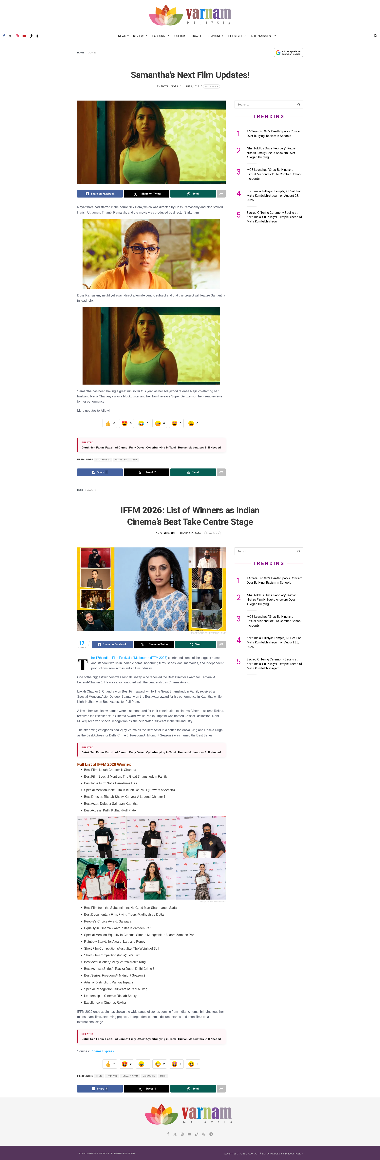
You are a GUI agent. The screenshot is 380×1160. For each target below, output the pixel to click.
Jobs (242, 1153)
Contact (253, 1153)
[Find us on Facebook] (4, 36)
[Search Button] (375, 36)
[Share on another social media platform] (221, 194)
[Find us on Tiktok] (196, 1134)
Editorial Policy (272, 1153)
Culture (180, 36)
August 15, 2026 (190, 533)
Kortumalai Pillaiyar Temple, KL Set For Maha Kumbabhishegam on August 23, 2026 (274, 195)
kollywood (103, 459)
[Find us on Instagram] (17, 36)
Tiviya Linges (169, 86)
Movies (92, 52)
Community (215, 36)
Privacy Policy (294, 1153)
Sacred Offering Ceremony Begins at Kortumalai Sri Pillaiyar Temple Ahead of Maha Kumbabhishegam (274, 217)
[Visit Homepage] (190, 16)
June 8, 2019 (191, 86)
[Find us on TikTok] (31, 36)
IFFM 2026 (112, 1076)
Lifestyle (235, 36)
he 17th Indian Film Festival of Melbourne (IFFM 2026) (129, 657)
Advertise (230, 1153)
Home (80, 52)
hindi (99, 1076)
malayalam (149, 1076)
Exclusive (159, 36)
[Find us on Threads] (37, 36)
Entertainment (261, 36)
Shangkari (167, 533)
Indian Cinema (130, 1076)
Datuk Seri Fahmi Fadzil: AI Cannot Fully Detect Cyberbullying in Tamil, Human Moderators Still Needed (151, 447)
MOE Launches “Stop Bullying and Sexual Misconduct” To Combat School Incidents (274, 174)
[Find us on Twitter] (10, 36)
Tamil (134, 459)
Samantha (121, 459)
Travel (196, 36)
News (122, 36)
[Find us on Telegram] (211, 1134)
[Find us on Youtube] (24, 36)
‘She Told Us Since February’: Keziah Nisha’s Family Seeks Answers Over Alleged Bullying (271, 152)
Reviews (139, 36)
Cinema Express (102, 1051)
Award (91, 490)
